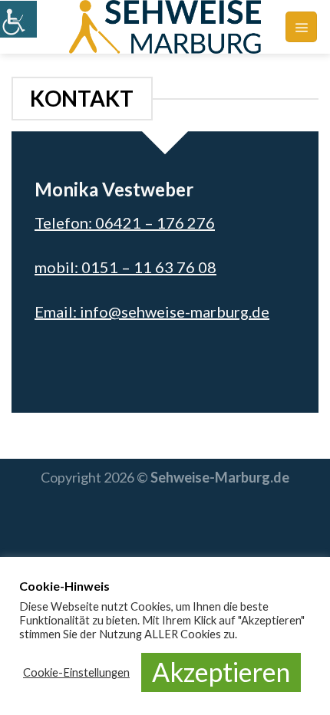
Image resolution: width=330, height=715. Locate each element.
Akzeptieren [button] (221, 671)
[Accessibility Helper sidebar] (18, 19)
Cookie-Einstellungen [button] (76, 672)
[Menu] (301, 27)
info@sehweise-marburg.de (174, 311)
